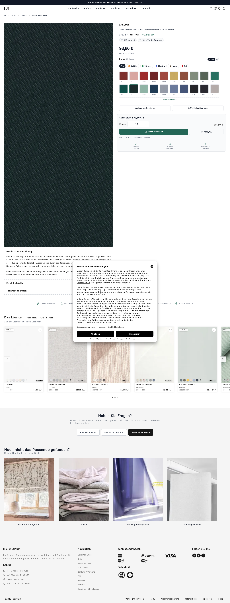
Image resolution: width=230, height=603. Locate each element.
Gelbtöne (134, 66)
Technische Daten (16, 290)
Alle (122, 66)
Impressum (207, 599)
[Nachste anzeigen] (223, 359)
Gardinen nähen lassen (88, 589)
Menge (171, 124)
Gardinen (115, 8)
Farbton (211, 59)
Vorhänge (100, 8)
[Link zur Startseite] (6, 8)
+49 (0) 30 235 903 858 (18, 575)
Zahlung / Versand (86, 572)
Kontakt (81, 585)
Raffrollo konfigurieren (198, 108)
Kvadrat (24, 16)
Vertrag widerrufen (135, 599)
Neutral (174, 66)
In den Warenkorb (155, 131)
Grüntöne (147, 66)
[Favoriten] (219, 8)
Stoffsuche (73, 8)
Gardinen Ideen (85, 563)
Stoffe (87, 8)
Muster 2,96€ (206, 132)
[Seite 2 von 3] (115, 397)
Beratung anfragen (141, 432)
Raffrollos (131, 8)
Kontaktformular (88, 432)
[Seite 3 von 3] (117, 397)
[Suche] (211, 8)
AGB (153, 599)
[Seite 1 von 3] (112, 397)
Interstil (146, 8)
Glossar (81, 580)
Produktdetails (14, 283)
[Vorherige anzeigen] (7, 359)
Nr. (217, 59)
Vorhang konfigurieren (145, 108)
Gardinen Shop (85, 555)
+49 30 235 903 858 (116, 2)
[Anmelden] (215, 8)
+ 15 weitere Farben (169, 100)
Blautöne (161, 66)
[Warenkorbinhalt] (224, 8)
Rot (185, 66)
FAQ (80, 576)
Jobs (80, 559)
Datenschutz (191, 599)
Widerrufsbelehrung (170, 599)
